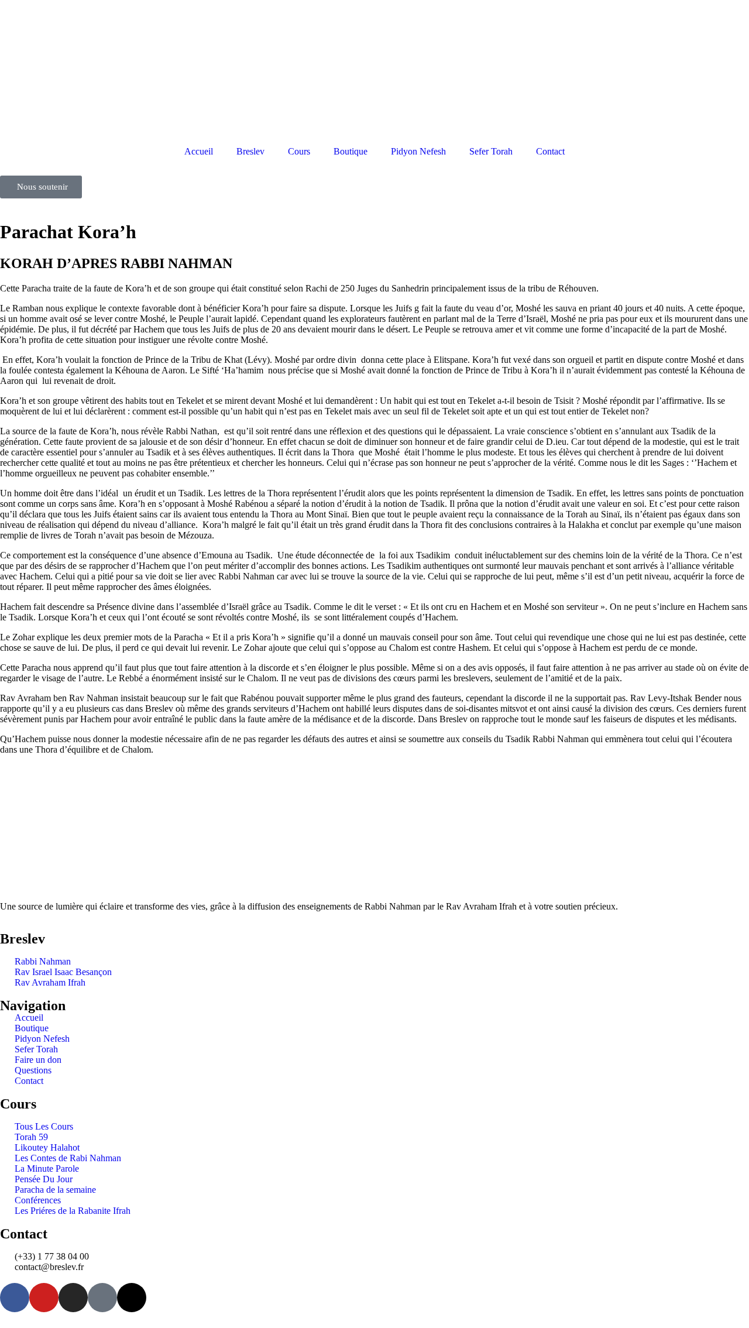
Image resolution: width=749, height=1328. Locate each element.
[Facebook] (14, 1297)
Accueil (198, 151)
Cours (299, 151)
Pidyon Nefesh (418, 151)
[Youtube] (44, 1297)
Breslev (250, 151)
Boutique (350, 151)
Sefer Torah (491, 151)
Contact (550, 151)
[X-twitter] (131, 1297)
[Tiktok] (102, 1297)
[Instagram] (73, 1297)
